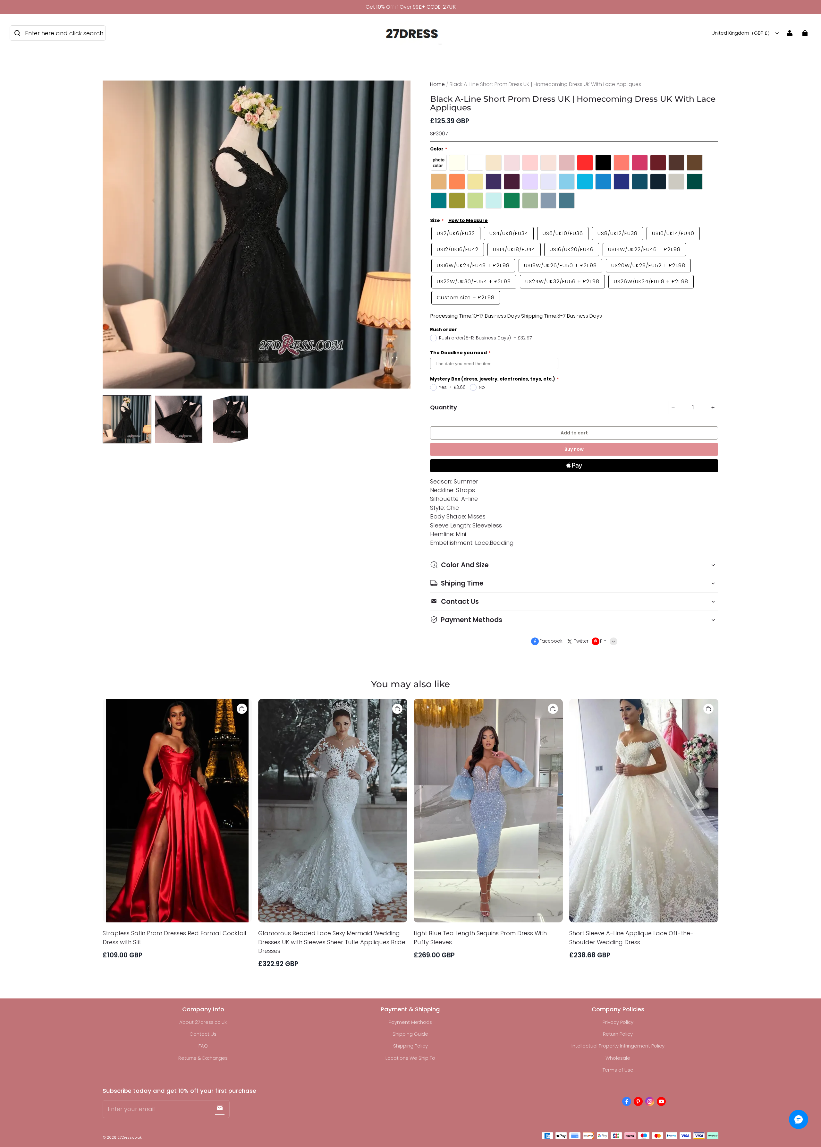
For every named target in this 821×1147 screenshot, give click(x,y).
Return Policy (618, 1034)
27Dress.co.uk (129, 1137)
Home (437, 84)
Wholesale (617, 1058)
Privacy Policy (618, 1022)
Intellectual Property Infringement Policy (617, 1045)
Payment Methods (410, 1022)
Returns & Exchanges (203, 1058)
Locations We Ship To (410, 1058)
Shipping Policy (410, 1045)
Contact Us (203, 1034)
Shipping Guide (410, 1034)
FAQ (203, 1045)
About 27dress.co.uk (203, 1022)
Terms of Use (618, 1069)
